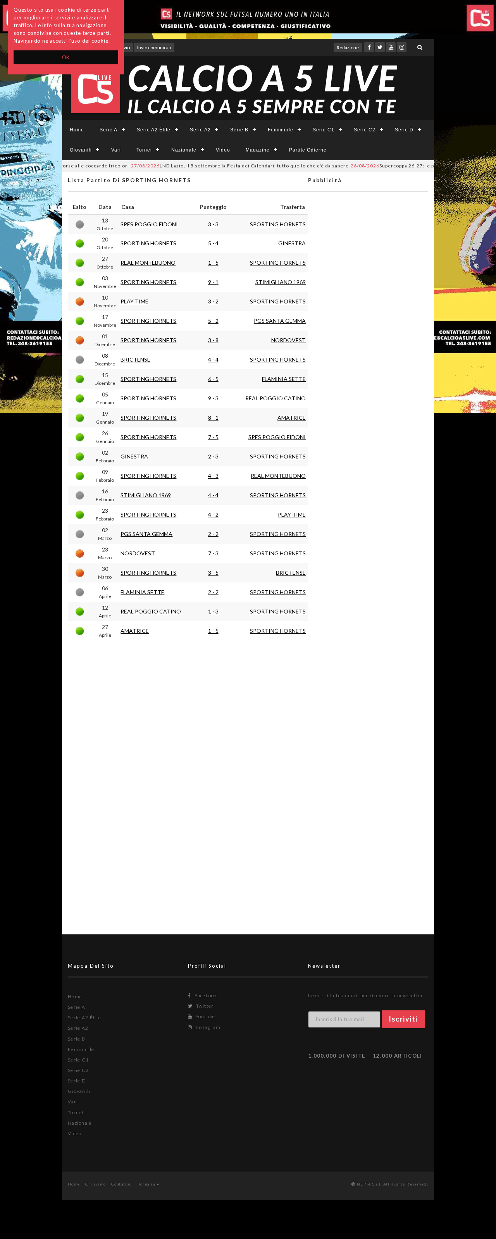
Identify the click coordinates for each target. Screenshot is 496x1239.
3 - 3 (213, 224)
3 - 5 (213, 572)
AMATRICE (291, 417)
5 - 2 (213, 320)
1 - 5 (213, 262)
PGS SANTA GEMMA (280, 320)
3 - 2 (213, 301)
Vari (116, 150)
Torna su (147, 1184)
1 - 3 (213, 611)
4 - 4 (213, 359)
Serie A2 (200, 130)
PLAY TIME (134, 301)
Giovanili (81, 150)
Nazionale (183, 150)
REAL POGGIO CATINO (275, 398)
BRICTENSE (135, 359)
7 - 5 (213, 437)
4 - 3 (213, 475)
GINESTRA (292, 243)
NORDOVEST (288, 340)
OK (66, 57)
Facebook (205, 995)
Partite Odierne (308, 150)
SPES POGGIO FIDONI (149, 224)
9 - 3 (213, 398)
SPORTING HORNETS (278, 224)
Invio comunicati (154, 47)
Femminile (280, 130)
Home (77, 130)
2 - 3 (213, 456)
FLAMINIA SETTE (284, 379)
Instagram (207, 1027)
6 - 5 (213, 379)
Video (223, 150)
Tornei (144, 150)
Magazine (258, 150)
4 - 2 (213, 514)
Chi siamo (95, 1184)
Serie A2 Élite (153, 130)
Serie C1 (323, 130)
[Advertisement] (368, 502)
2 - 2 (213, 534)
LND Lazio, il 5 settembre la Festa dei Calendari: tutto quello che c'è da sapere (220, 166)
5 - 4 (213, 243)
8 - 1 (213, 417)
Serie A (108, 130)
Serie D (404, 130)
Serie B (239, 130)
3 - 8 (213, 340)
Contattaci (122, 1184)
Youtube (204, 1016)
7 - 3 (213, 553)
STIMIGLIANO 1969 (280, 282)
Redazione (348, 47)
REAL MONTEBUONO (148, 262)
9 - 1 (213, 282)
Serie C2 (364, 130)
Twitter (204, 1006)
